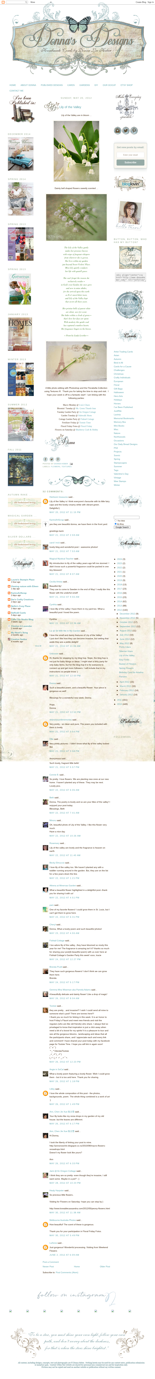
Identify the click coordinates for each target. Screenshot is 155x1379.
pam (51, 905)
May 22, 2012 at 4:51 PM (64, 897)
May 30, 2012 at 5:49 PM (64, 1235)
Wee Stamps (120, 481)
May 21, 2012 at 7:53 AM (64, 551)
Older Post (105, 1266)
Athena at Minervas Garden (62, 885)
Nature (117, 433)
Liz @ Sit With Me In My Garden (64, 631)
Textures (67, 466)
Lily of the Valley (127, 655)
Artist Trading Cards (123, 351)
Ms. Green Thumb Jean (86, 408)
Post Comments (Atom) (67, 1272)
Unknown (53, 653)
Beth (51, 797)
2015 (120, 597)
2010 (120, 704)
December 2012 (128, 613)
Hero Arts (118, 396)
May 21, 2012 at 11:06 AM (65, 646)
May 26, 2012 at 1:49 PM (64, 1104)
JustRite (118, 411)
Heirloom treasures (58, 497)
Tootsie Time (85, 423)
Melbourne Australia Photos (62, 1220)
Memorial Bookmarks (124, 418)
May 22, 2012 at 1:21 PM (64, 878)
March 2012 (126, 686)
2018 (120, 584)
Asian (116, 355)
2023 (120, 563)
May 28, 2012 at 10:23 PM (65, 1183)
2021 (120, 572)
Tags (116, 470)
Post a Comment (51, 1262)
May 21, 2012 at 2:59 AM (64, 535)
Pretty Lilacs (125, 647)
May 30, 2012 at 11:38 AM (65, 1212)
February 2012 (127, 690)
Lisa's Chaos (84, 405)
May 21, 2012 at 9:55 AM (64, 597)
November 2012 (128, 618)
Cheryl (52, 924)
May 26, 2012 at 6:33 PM (64, 1163)
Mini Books (119, 426)
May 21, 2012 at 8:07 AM (64, 574)
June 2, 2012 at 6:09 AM (64, 1255)
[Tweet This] (51, 459)
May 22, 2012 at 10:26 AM (65, 836)
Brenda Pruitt (55, 967)
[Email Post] (71, 464)
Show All (38, 646)
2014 (120, 601)
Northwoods (119, 437)
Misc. (116, 429)
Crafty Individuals (122, 377)
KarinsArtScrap (19, 593)
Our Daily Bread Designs (125, 444)
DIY (96, 85)
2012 (120, 610)
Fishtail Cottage (87, 419)
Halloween (119, 392)
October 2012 (127, 622)
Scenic (117, 455)
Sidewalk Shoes (85, 415)
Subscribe (130, 162)
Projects (118, 451)
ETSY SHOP (127, 85)
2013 (120, 605)
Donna (52, 683)
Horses (117, 403)
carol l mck (54, 542)
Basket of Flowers (127, 664)
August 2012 (126, 630)
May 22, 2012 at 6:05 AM (64, 790)
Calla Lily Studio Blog (22, 619)
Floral (116, 385)
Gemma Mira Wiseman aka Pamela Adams (70, 989)
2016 (120, 593)
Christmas (119, 374)
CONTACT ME (16, 91)
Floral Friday (86, 426)
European (118, 381)
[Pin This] (58, 459)
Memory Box (120, 422)
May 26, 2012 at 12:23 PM (65, 1062)
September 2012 (128, 626)
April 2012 (125, 682)
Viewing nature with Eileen (24, 586)
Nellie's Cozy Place (20, 606)
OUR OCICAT (109, 85)
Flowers (55, 466)
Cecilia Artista (55, 581)
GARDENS (84, 85)
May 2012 (125, 643)
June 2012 (125, 639)
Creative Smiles (19, 639)
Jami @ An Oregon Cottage (62, 1171)
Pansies (123, 676)
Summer (118, 466)
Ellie (51, 739)
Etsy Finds (124, 659)
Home (77, 1266)
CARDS (71, 85)
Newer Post (48, 1266)
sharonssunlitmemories (60, 719)
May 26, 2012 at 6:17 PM (64, 1123)
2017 (120, 589)
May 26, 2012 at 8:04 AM (64, 998)
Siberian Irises (126, 651)
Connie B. (54, 774)
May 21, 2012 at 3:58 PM (64, 751)
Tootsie (52, 1006)
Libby (52, 1089)
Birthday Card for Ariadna (131, 672)
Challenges (119, 370)
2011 (119, 700)
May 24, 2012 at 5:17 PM (64, 982)
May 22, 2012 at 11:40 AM (65, 855)
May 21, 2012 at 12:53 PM (65, 712)
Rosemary (54, 843)
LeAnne (53, 1243)
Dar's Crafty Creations (22, 599)
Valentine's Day (121, 474)
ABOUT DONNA (28, 85)
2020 (120, 576)
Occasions (119, 440)
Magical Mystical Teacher (61, 558)
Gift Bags (118, 388)
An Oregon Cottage (87, 412)
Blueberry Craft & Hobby (87, 430)
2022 (120, 567)
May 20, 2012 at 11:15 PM (65, 512)
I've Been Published (123, 407)
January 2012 (127, 694)
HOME (13, 85)
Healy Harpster (56, 1190)
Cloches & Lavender (21, 626)
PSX (116, 448)
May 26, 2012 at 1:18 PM (64, 1081)
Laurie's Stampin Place (23, 579)
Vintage (117, 477)
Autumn (117, 359)
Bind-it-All (118, 362)
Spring (117, 459)
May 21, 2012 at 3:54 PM (64, 731)
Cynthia (53, 604)
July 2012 (125, 635)
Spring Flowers (126, 668)
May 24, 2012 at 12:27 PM (65, 959)
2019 (120, 580)
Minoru (52, 820)
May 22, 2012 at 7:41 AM (64, 813)
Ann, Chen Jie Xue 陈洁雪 (61, 1111)
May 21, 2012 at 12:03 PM (65, 675)
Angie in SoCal (56, 1069)
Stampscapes (120, 463)
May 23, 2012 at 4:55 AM (64, 933)
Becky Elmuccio (56, 862)
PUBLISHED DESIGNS (52, 85)
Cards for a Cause (122, 366)
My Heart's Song (19, 632)
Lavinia (117, 414)
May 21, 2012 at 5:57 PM (64, 767)
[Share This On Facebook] (45, 459)
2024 (120, 559)
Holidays (118, 400)
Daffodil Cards (18, 613)
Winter (117, 485)
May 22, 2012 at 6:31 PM (64, 917)
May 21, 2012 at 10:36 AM (65, 623)
